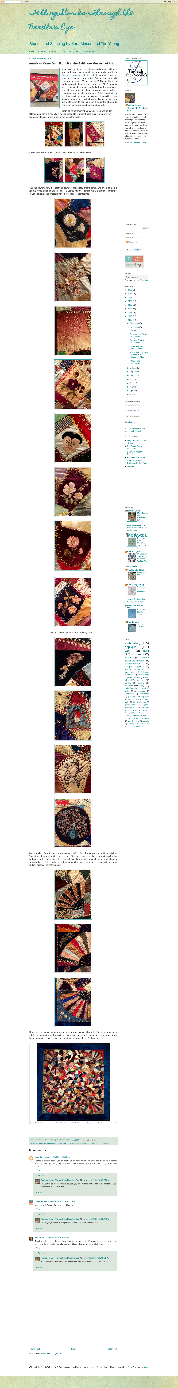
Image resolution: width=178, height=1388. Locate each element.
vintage (140, 680)
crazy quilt (67, 1143)
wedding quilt (133, 724)
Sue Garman (133, 622)
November (134, 327)
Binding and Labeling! (135, 601)
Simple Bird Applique (137, 599)
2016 (130, 316)
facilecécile (132, 566)
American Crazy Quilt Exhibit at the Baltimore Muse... (139, 354)
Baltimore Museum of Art (53, 1143)
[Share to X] (90, 1140)
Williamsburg (139, 691)
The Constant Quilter (136, 570)
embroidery (76, 1143)
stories (136, 654)
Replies (41, 1175)
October (133, 368)
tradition (146, 715)
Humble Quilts (133, 511)
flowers (84, 1143)
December (134, 323)
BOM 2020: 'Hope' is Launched (141, 589)
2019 (130, 305)
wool (128, 650)
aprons (136, 715)
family (141, 686)
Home (31, 52)
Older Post (112, 1349)
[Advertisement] (73, 1327)
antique (128, 669)
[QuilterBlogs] (134, 267)
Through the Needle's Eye (132, 405)
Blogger (146, 1367)
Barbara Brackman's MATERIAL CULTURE (137, 535)
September (135, 372)
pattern (141, 683)
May (132, 387)
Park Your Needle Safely (141, 612)
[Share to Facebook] (92, 1140)
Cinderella (129, 694)
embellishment (132, 663)
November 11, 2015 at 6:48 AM (57, 1157)
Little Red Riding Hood (135, 688)
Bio (70, 52)
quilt (89, 1143)
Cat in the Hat (133, 718)
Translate (144, 280)
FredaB (38, 1238)
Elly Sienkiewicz (139, 702)
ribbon (94, 1143)
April (132, 391)
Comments (133, 242)
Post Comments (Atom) (51, 1354)
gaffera (129, 1367)
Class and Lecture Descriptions (51, 52)
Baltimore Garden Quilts (135, 606)
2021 (130, 297)
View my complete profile (135, 142)
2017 (130, 312)
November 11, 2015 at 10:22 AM (61, 1201)
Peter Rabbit (136, 726)
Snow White (137, 713)
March (133, 394)
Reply (37, 1170)
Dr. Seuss (145, 718)
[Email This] (85, 1140)
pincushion (144, 694)
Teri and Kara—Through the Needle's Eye (60, 1180)
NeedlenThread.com (136, 525)
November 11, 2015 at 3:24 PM (96, 1180)
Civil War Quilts (134, 552)
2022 (130, 294)
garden (128, 683)
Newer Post (35, 1349)
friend (130, 699)
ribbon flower (103, 1143)
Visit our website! (91, 52)
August (133, 375)
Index (78, 52)
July (132, 379)
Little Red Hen (133, 721)
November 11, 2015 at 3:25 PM (96, 1219)
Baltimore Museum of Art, (76, 75)
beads (141, 669)
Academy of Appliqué (136, 457)
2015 (130, 320)
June (132, 383)
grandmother (130, 705)
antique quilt (133, 666)
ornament (129, 686)
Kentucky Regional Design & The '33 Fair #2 (142, 543)
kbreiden (39, 1157)
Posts (130, 237)
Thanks (133, 330)
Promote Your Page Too (132, 410)
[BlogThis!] (88, 1140)
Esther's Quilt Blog (135, 585)
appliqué (39, 1143)
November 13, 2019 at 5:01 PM (96, 1258)
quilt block (132, 697)
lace (137, 699)
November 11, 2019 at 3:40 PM (55, 1238)
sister (127, 691)
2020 (130, 301)
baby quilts (144, 697)
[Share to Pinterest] (95, 1140)
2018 (130, 309)
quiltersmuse (41, 1201)
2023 (130, 290)
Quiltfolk (130, 466)
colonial (146, 721)
